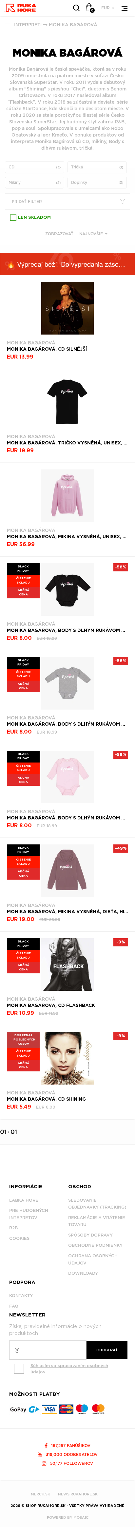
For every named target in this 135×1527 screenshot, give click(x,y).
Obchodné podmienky (95, 1245)
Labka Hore (23, 1200)
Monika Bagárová (73, 24)
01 (3, 1131)
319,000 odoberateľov (71, 1454)
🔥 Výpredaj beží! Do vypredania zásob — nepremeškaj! (71, 264)
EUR (106, 7)
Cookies (19, 1238)
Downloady (83, 1273)
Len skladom (34, 217)
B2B (13, 1227)
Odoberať (107, 1350)
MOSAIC (80, 1517)
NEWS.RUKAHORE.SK (78, 1494)
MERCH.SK (40, 1494)
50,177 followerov (71, 1463)
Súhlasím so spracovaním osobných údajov (69, 1368)
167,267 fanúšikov (70, 1445)
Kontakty (21, 1295)
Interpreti (28, 24)
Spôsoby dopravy (90, 1235)
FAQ (13, 1306)
